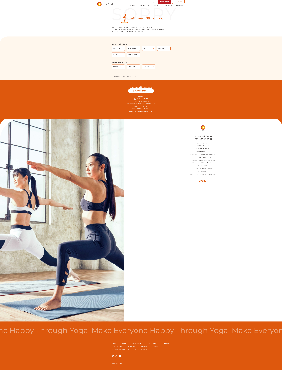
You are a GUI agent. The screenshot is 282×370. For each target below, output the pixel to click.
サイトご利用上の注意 (117, 346)
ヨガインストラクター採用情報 (137, 3)
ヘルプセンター (121, 3)
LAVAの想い (202, 181)
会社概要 (114, 343)
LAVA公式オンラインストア (140, 350)
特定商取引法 (166, 343)
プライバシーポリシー (152, 343)
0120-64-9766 (142, 99)
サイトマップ (156, 346)
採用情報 (124, 343)
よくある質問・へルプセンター (140, 108)
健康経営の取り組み (136, 343)
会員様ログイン (179, 2)
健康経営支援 (152, 3)
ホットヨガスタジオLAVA (116, 76)
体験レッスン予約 (165, 2)
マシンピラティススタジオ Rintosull (120, 350)
